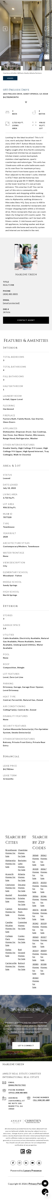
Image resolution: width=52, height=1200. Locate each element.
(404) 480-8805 (10, 294)
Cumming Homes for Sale (22, 925)
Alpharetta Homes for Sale (10, 863)
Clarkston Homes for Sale (10, 887)
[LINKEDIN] (26, 1162)
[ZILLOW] (39, 1162)
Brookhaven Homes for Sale (11, 853)
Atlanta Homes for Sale (21, 877)
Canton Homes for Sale (10, 912)
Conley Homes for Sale (21, 939)
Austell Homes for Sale (10, 898)
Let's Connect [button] (26, 1046)
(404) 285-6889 (44, 1100)
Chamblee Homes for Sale (22, 853)
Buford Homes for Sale (21, 966)
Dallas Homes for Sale (10, 952)
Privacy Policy (36, 1183)
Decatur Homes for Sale (22, 887)
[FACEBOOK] (13, 1162)
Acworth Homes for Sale (10, 877)
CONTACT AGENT (26, 320)
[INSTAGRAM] (19, 1162)
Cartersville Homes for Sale (11, 966)
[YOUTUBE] (32, 1162)
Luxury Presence (32, 1170)
